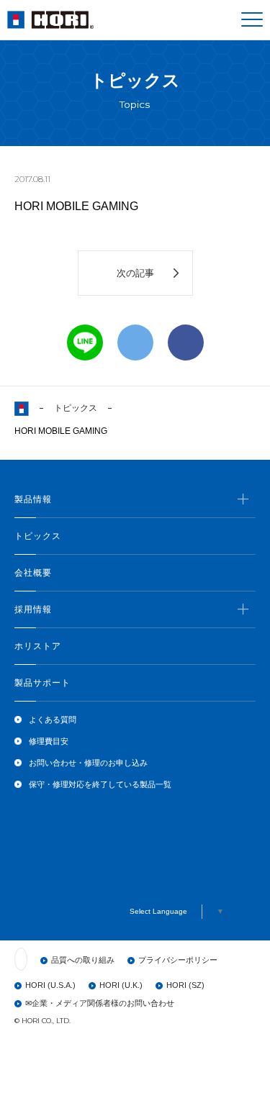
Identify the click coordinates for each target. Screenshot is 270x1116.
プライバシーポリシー (177, 960)
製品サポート (42, 683)
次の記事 (135, 273)
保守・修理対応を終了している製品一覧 (100, 784)
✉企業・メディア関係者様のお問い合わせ (99, 1003)
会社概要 (33, 573)
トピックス (75, 408)
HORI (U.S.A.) (50, 985)
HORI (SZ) (185, 985)
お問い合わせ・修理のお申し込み (88, 762)
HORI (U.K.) (121, 985)
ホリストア (37, 646)
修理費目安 (48, 741)
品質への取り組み (82, 960)
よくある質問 (52, 719)
